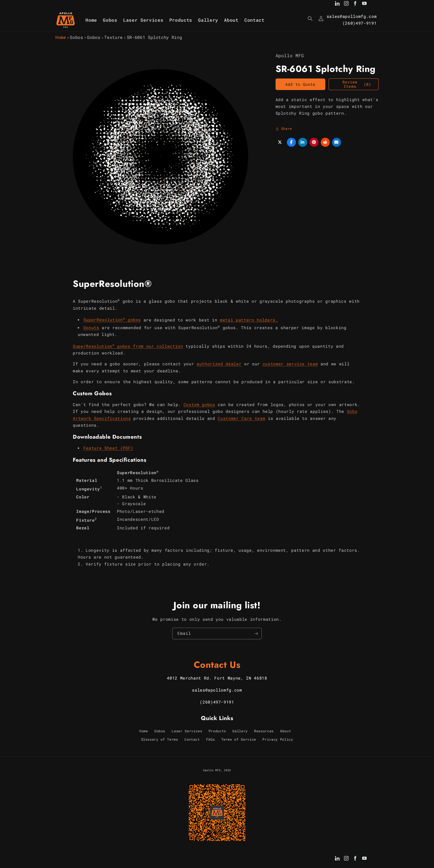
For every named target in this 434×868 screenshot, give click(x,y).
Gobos (76, 37)
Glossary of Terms (159, 739)
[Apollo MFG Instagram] (346, 4)
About (285, 731)
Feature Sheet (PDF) (108, 448)
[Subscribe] (256, 634)
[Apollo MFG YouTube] (364, 4)
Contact (192, 739)
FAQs (210, 739)
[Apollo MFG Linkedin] (337, 4)
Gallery (240, 731)
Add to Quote (300, 84)
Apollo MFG (212, 770)
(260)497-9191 (359, 23)
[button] (310, 18)
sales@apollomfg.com (352, 16)
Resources (264, 731)
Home (60, 37)
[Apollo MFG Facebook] (355, 4)
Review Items (356, 84)
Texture (113, 37)
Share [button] (286, 128)
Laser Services (187, 731)
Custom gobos (199, 404)
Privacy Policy (277, 739)
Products (217, 731)
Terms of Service (238, 739)
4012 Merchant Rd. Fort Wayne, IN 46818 (217, 678)
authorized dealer (219, 363)
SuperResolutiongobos (112, 319)
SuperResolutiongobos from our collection (128, 346)
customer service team (290, 363)
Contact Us (217, 664)
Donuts (91, 327)
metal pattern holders (247, 319)
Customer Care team (241, 418)
